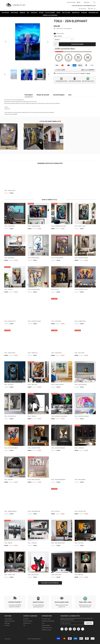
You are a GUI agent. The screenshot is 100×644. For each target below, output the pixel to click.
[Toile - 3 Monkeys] (85, 435)
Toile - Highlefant (9, 257)
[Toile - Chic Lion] (85, 530)
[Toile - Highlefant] (14, 245)
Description (29, 95)
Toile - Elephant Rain (33, 257)
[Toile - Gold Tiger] (85, 340)
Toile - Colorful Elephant (82, 416)
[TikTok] (74, 629)
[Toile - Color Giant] (14, 213)
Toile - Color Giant (9, 226)
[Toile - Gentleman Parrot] (61, 530)
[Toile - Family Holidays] (38, 467)
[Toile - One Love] (14, 467)
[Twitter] (82, 629)
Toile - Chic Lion (79, 543)
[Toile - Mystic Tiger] (85, 213)
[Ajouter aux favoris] (56, 44)
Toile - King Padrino (80, 479)
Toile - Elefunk (8, 289)
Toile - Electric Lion (80, 511)
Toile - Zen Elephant (9, 190)
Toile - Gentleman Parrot (58, 543)
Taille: (58, 36)
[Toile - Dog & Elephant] (85, 372)
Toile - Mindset (8, 543)
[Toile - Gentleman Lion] (38, 498)
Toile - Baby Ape (79, 574)
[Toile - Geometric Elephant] (61, 213)
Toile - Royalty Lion (9, 574)
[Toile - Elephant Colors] (38, 308)
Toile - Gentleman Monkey (58, 479)
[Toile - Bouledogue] (38, 562)
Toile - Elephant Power (34, 447)
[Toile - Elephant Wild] (14, 403)
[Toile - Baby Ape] (85, 562)
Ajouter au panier (77, 44)
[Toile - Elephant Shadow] (85, 245)
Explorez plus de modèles (50, 583)
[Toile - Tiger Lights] (61, 340)
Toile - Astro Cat (9, 384)
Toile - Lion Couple (56, 574)
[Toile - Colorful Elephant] (85, 403)
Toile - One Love (8, 479)
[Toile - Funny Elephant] (61, 372)
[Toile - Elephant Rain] (38, 245)
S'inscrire (88, 623)
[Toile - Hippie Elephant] (61, 245)
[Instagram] (66, 629)
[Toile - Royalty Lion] (14, 562)
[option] (26, 41)
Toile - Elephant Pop (9, 321)
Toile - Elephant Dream (34, 226)
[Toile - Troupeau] (38, 530)
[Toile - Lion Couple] (61, 562)
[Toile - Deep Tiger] (38, 372)
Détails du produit (43, 95)
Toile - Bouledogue (33, 574)
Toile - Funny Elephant (57, 384)
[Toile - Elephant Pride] (38, 276)
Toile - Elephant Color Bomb (59, 416)
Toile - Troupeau (32, 543)
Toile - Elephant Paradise (58, 447)
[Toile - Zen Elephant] (15, 177)
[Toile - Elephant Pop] (14, 308)
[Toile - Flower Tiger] (85, 308)
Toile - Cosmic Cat (33, 352)
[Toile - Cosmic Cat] (38, 340)
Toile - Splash (55, 289)
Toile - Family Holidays (34, 479)
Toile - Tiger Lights (56, 352)
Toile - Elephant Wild (10, 416)
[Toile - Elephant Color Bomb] (61, 403)
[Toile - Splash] (61, 276)
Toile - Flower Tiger (80, 321)
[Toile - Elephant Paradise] (61, 435)
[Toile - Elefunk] (14, 276)
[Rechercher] (89, 2)
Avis (69, 95)
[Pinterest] (70, 629)
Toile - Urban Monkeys (10, 511)
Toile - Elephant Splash (81, 289)
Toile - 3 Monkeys (79, 447)
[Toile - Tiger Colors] (14, 340)
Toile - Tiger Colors (9, 352)
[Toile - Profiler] (38, 403)
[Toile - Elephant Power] (38, 435)
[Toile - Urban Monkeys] (14, 498)
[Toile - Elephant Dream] (38, 213)
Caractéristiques (59, 95)
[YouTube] (78, 629)
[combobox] (88, 2)
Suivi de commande (71, 2)
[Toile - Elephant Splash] (85, 276)
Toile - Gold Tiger (79, 352)
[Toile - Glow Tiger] (61, 308)
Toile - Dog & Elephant (81, 384)
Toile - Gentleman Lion (34, 511)
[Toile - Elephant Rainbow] (14, 435)
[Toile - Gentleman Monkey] (61, 467)
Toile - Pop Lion (55, 511)
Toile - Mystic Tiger (80, 226)
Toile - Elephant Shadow (81, 257)
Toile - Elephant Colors (34, 321)
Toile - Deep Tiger (32, 384)
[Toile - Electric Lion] (85, 498)
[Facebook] (61, 629)
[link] (14, 602)
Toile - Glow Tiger (56, 321)
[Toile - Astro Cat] (14, 372)
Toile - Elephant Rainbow (11, 447)
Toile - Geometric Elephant (58, 226)
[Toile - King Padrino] (85, 467)
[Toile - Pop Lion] (61, 498)
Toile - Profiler (32, 416)
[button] (5, 41)
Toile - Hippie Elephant (57, 257)
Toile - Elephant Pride (34, 289)
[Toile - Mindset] (14, 530)
